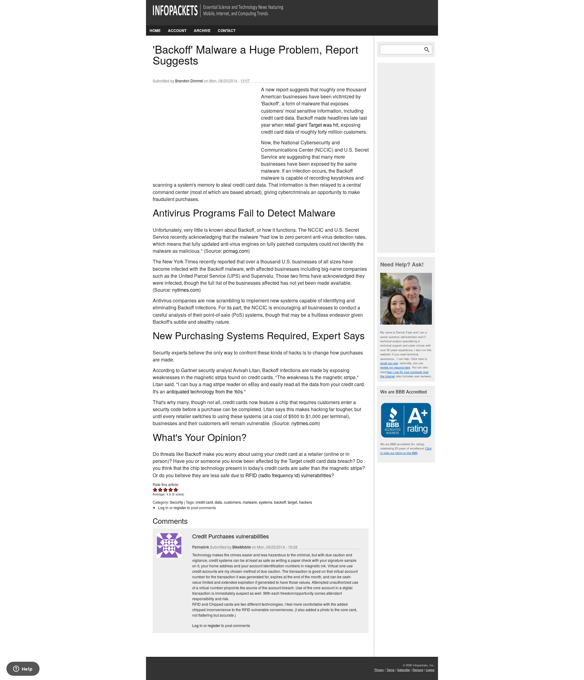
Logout (430, 670)
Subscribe (403, 670)
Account (177, 30)
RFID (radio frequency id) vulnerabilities (288, 475)
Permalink (200, 546)
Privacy (379, 670)
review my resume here (395, 367)
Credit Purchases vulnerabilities (230, 536)
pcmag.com (235, 250)
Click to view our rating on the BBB (406, 450)
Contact (226, 30)
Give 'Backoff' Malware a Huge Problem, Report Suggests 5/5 (176, 489)
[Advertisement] (198, 126)
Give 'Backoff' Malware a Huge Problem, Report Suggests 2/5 (160, 489)
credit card (204, 502)
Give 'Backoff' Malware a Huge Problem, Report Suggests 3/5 (165, 489)
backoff (280, 502)
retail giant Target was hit (311, 124)
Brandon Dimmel (189, 80)
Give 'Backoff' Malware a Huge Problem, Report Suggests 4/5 (170, 489)
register (180, 507)
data (218, 502)
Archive (202, 30)
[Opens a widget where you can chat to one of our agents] (23, 669)
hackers (305, 502)
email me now (389, 363)
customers (232, 502)
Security (176, 502)
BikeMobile (241, 546)
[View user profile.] (168, 555)
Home (155, 30)
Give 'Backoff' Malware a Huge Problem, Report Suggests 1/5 (155, 489)
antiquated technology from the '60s (204, 391)
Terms (391, 670)
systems (265, 502)
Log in (163, 507)
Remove (417, 670)
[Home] (226, 14)
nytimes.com (185, 289)
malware (250, 502)
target (292, 502)
